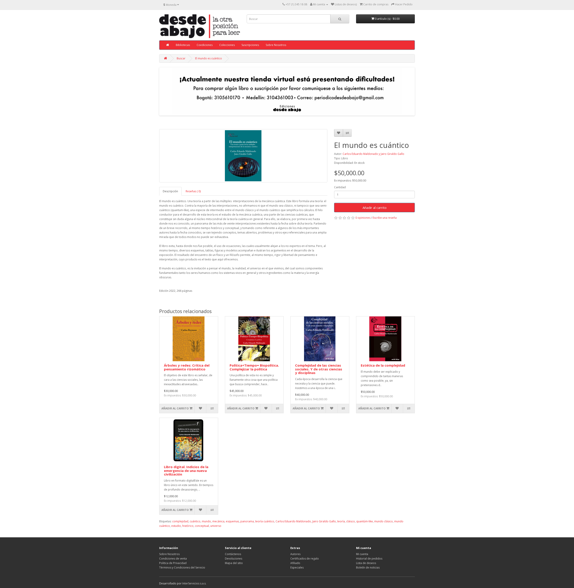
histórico (188, 526)
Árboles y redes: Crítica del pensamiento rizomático (186, 367)
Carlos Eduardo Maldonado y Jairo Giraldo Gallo (373, 154)
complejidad (180, 521)
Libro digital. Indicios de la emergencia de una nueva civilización (186, 470)
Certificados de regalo (304, 558)
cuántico (195, 521)
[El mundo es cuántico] (243, 155)
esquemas (232, 521)
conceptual (202, 526)
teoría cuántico (264, 521)
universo (215, 526)
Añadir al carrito (375, 207)
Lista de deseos (366, 563)
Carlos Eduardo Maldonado (293, 521)
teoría (341, 521)
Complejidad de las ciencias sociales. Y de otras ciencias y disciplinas (318, 369)
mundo (206, 521)
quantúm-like (364, 521)
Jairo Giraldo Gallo (324, 521)
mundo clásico (383, 521)
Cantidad (340, 187)
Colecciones (227, 45)
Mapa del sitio (234, 563)
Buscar (181, 58)
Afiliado (295, 563)
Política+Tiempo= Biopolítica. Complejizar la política (254, 367)
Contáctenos (233, 554)
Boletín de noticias (368, 567)
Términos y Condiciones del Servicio (182, 567)
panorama (247, 521)
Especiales (297, 567)
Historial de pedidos (369, 558)
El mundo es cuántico (208, 58)
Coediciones (205, 45)
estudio (176, 526)
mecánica (218, 521)
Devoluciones (233, 558)
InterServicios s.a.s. (194, 583)
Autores (295, 554)
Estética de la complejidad (383, 365)
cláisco (350, 521)
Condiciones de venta (173, 558)
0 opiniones (362, 218)
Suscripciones (250, 45)
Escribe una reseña (385, 218)
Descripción (170, 191)
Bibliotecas (183, 45)
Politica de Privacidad (173, 563)
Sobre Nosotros (276, 45)
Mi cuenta (362, 554)
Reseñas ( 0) (193, 191)
